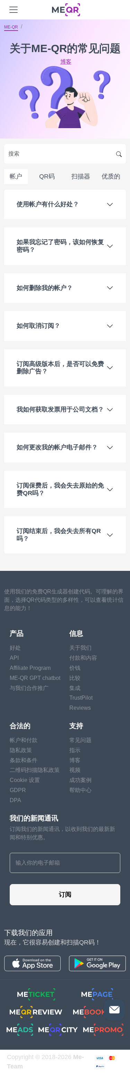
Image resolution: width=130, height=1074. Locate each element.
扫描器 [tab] (80, 176)
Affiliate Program (30, 668)
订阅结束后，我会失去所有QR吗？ (59, 534)
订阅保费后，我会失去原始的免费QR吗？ (60, 489)
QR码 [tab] (47, 176)
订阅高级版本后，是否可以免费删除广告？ (60, 367)
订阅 (65, 894)
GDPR (18, 790)
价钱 (74, 668)
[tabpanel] (65, 372)
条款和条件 (23, 760)
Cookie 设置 (25, 780)
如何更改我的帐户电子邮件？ (57, 447)
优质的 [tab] (111, 176)
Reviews (80, 708)
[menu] (13, 9)
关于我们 (80, 648)
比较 (74, 678)
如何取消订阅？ (38, 325)
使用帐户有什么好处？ (48, 204)
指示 (74, 750)
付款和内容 (83, 658)
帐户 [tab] (16, 176)
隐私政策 (21, 750)
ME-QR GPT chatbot (35, 678)
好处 (15, 648)
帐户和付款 (23, 740)
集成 (74, 688)
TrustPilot (81, 698)
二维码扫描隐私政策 (35, 770)
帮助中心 (80, 790)
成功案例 (80, 780)
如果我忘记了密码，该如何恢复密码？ (60, 246)
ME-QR (11, 27)
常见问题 (80, 740)
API (14, 658)
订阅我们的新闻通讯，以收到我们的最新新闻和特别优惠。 (62, 833)
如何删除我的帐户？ (45, 287)
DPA (15, 800)
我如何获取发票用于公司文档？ (60, 409)
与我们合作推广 (29, 688)
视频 (74, 770)
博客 (65, 62)
